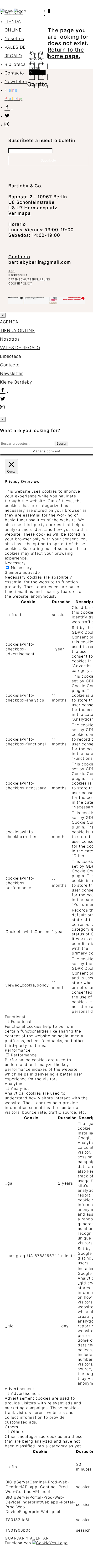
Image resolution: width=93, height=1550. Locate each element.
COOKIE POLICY (20, 283)
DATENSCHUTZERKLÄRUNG (29, 279)
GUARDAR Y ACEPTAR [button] (27, 1538)
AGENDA (14, 12)
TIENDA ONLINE (17, 330)
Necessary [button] (15, 562)
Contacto (14, 72)
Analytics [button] (14, 1083)
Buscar (61, 443)
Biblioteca (15, 64)
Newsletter (16, 81)
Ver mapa (19, 213)
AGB (11, 271)
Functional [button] (15, 1016)
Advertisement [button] (19, 1388)
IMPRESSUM (17, 275)
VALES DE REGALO (20, 347)
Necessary (21, 567)
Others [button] (11, 1426)
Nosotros (14, 38)
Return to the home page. (66, 52)
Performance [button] (18, 1050)
